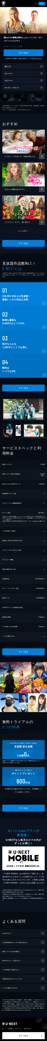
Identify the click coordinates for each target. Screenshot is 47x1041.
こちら (40, 58)
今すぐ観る (23, 52)
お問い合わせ (27, 1028)
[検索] (36, 3)
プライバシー (18, 1028)
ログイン (42, 3)
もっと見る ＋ (23, 231)
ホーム (4, 1028)
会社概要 (10, 1028)
